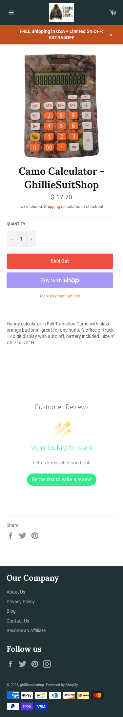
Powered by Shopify (62, 685)
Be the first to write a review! (62, 479)
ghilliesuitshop (32, 685)
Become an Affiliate (26, 630)
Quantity (16, 224)
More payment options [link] (60, 296)
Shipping (52, 206)
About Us (16, 592)
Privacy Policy (21, 601)
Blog (11, 611)
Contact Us (18, 621)
